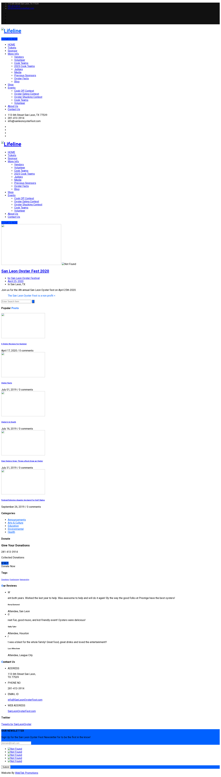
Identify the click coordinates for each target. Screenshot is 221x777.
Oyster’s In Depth (8, 422)
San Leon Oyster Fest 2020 (25, 271)
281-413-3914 (14, 6)
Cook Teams (21, 63)
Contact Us (14, 109)
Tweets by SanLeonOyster (16, 724)
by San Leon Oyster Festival (24, 278)
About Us (13, 106)
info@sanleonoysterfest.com (21, 8)
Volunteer (19, 60)
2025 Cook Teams (24, 66)
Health (11, 532)
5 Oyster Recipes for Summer (14, 344)
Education (13, 525)
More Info (13, 53)
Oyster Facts (21, 78)
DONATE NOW (9, 39)
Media (17, 72)
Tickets (12, 47)
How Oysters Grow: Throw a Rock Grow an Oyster (22, 461)
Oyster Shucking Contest (28, 97)
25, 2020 (15, 281)
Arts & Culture (15, 522)
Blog (16, 81)
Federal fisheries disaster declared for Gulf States (23, 500)
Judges (18, 69)
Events (12, 87)
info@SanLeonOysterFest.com (25, 699)
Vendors (19, 56)
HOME (11, 44)
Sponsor (12, 50)
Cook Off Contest (24, 90)
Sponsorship (24, 579)
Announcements (17, 519)
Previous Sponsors (25, 75)
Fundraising (14, 579)
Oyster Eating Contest (26, 93)
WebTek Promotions (26, 772)
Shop (11, 84)
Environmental (16, 529)
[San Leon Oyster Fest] (110, 31)
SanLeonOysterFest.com (22, 711)
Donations (5, 579)
